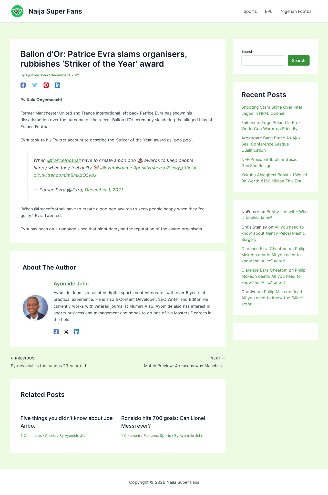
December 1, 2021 (104, 189)
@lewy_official (181, 167)
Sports (250, 11)
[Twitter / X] (66, 332)
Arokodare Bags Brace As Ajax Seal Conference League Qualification (271, 144)
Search (247, 51)
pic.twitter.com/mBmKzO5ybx (65, 175)
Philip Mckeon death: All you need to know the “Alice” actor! (273, 254)
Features (151, 435)
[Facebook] (23, 85)
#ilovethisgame (116, 167)
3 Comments (31, 435)
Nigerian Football (297, 11)
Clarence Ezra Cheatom (264, 248)
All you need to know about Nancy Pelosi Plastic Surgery (273, 233)
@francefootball (64, 160)
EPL (268, 11)
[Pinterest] (46, 85)
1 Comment (130, 435)
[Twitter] (34, 85)
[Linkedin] (57, 85)
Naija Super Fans (55, 11)
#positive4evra (149, 167)
